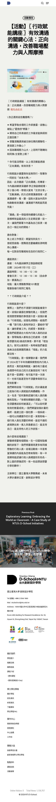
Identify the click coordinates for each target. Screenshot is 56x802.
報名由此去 (16, 109)
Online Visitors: (16, 791)
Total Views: (31, 791)
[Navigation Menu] (47, 3)
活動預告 (28, 18)
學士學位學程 (13, 689)
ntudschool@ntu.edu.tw (20, 603)
